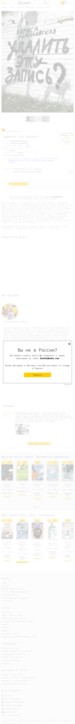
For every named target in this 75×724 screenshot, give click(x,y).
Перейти (37, 374)
